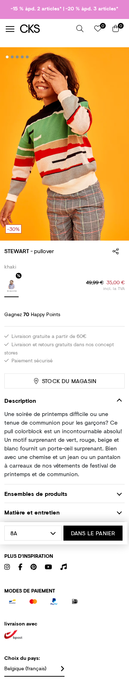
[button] (80, 28)
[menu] (10, 29)
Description (20, 400)
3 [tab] (17, 56)
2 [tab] (12, 56)
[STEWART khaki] (11, 286)
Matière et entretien (32, 512)
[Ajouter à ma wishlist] (114, 57)
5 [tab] (27, 56)
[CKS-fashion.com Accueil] (45, 29)
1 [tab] (7, 56)
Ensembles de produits (35, 493)
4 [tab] (22, 56)
